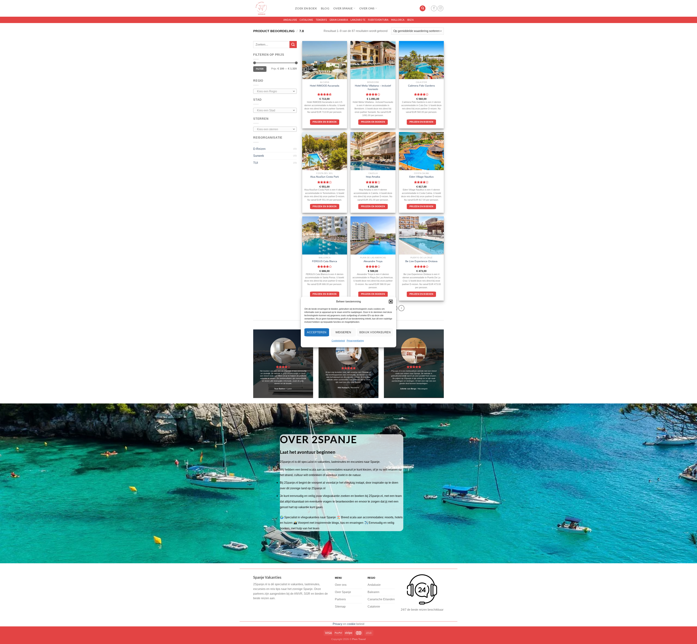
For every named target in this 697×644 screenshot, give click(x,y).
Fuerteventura (378, 19)
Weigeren (343, 332)
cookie (351, 623)
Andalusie (290, 19)
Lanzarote (357, 19)
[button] (391, 301)
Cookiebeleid (338, 340)
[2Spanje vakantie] (271, 8)
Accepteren (317, 332)
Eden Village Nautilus (421, 176)
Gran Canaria (338, 19)
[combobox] (275, 91)
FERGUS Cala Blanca (324, 261)
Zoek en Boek (306, 8)
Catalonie (306, 19)
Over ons (367, 8)
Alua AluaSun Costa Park (324, 176)
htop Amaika (373, 176)
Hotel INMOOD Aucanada (324, 85)
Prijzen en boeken (325, 122)
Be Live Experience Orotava (421, 261)
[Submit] (293, 44)
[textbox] (274, 91)
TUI (255, 162)
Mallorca (398, 19)
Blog (325, 8)
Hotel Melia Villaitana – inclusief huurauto (373, 87)
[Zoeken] (422, 8)
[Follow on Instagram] (440, 8)
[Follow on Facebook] (434, 8)
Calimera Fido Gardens (421, 85)
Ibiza (410, 19)
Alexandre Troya (373, 261)
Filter (260, 69)
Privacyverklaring (355, 340)
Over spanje (343, 8)
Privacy (337, 623)
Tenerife (321, 19)
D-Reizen (259, 148)
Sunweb (258, 155)
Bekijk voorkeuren (375, 332)
